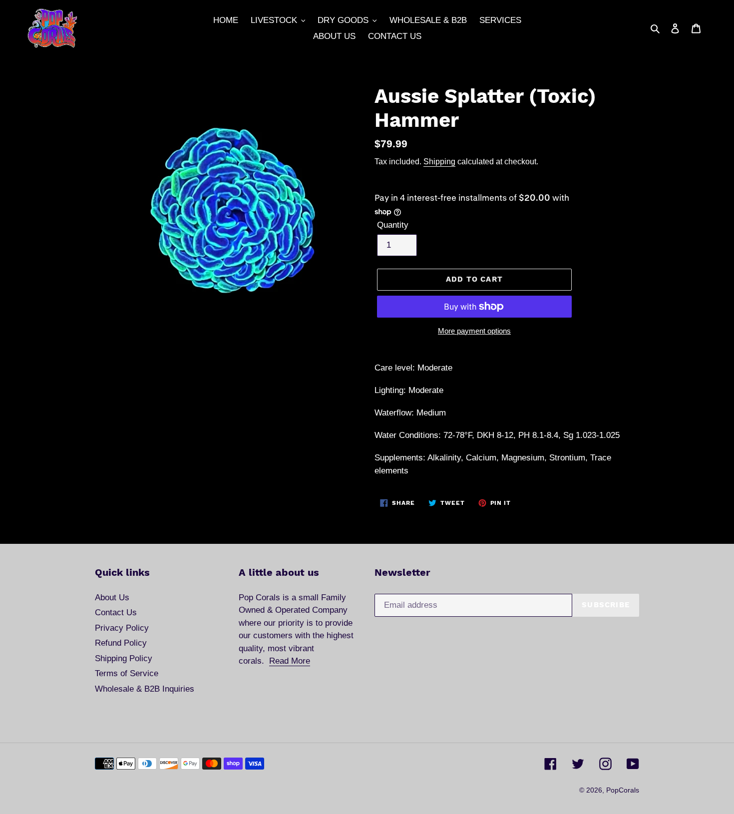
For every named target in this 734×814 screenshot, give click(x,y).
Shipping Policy (123, 658)
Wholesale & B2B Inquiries (144, 689)
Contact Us (116, 612)
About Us (112, 597)
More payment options (474, 331)
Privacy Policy (122, 628)
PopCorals (622, 790)
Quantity (392, 225)
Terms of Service (126, 673)
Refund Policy (121, 643)
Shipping (439, 161)
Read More (289, 661)
